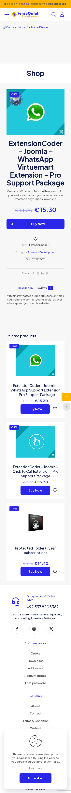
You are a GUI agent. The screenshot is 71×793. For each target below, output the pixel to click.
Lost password (35, 683)
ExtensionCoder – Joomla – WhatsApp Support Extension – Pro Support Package (35, 390)
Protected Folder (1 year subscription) (35, 550)
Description (25, 287)
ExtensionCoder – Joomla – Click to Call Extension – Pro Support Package (36, 471)
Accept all (35, 778)
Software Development (42, 252)
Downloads (36, 661)
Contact (35, 713)
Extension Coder (38, 244)
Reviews (44, 287)
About (35, 706)
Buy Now (35, 409)
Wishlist (35, 728)
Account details (35, 675)
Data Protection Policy (45, 761)
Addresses (35, 668)
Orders (35, 653)
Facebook (24, 3)
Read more (35, 768)
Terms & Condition (36, 721)
